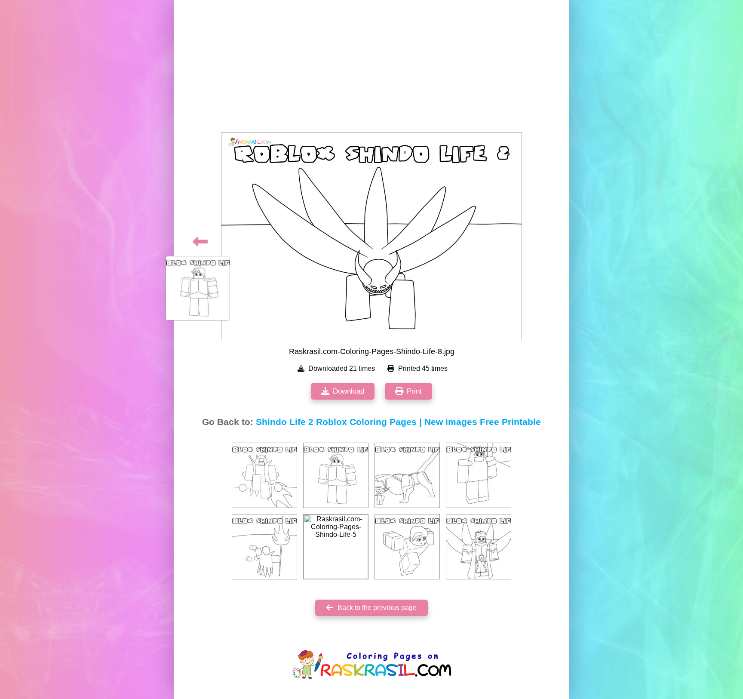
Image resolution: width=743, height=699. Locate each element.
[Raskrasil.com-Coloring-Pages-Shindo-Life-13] (478, 475)
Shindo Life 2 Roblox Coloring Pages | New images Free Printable (398, 422)
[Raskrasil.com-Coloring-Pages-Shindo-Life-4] (407, 546)
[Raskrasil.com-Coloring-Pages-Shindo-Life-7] (335, 475)
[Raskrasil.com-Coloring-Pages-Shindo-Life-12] (407, 475)
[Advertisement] (371, 69)
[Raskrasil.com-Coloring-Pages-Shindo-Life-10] (264, 546)
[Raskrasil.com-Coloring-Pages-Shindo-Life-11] (478, 546)
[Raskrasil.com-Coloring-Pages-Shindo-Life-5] (335, 546)
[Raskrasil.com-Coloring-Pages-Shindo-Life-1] (264, 475)
